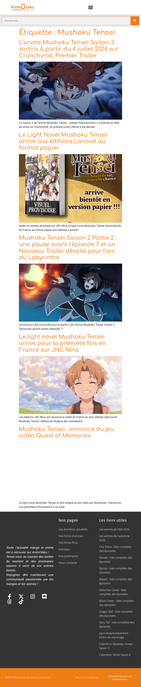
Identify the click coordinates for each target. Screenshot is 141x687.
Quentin (127, 676)
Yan (125, 679)
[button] (91, 7)
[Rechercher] (135, 20)
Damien (117, 679)
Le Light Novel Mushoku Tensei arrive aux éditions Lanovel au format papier (63, 141)
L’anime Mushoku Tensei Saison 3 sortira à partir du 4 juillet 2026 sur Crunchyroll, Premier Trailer (68, 49)
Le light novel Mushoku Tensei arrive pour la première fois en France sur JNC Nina (62, 343)
